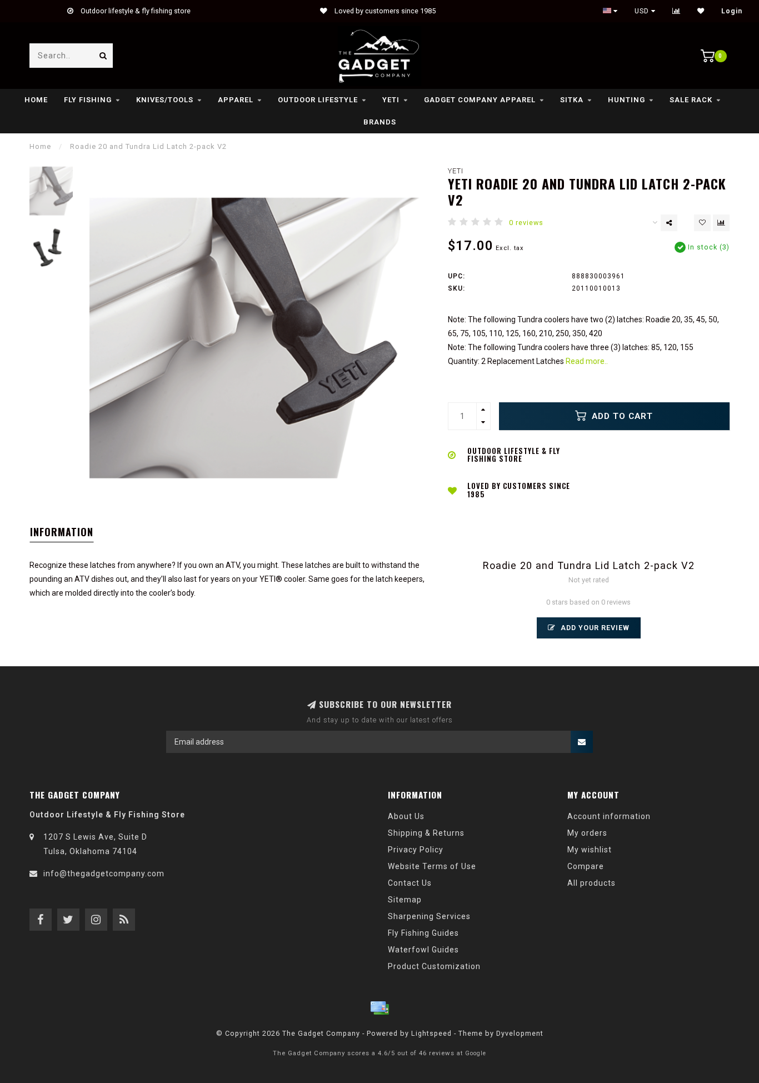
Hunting (626, 100)
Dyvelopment (519, 1033)
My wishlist (589, 849)
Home (36, 100)
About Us (406, 816)
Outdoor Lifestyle (318, 100)
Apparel (235, 100)
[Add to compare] (721, 222)
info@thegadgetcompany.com (103, 873)
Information (61, 532)
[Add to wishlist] (702, 222)
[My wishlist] (701, 11)
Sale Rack (691, 100)
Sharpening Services (429, 916)
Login (731, 11)
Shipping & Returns (426, 833)
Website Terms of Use (432, 866)
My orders (587, 833)
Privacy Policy (415, 849)
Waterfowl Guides (423, 949)
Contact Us (410, 883)
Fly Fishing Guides (423, 933)
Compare (585, 866)
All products (591, 883)
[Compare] (676, 11)
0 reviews (526, 222)
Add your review (594, 627)
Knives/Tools (164, 100)
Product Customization (434, 966)
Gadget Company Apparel (480, 100)
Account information (609, 816)
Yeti (391, 100)
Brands (379, 122)
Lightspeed (431, 1033)
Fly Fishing (88, 100)
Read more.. (587, 361)
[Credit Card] (379, 1008)
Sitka (571, 100)
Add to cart (621, 416)
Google (475, 1053)
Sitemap (405, 899)
